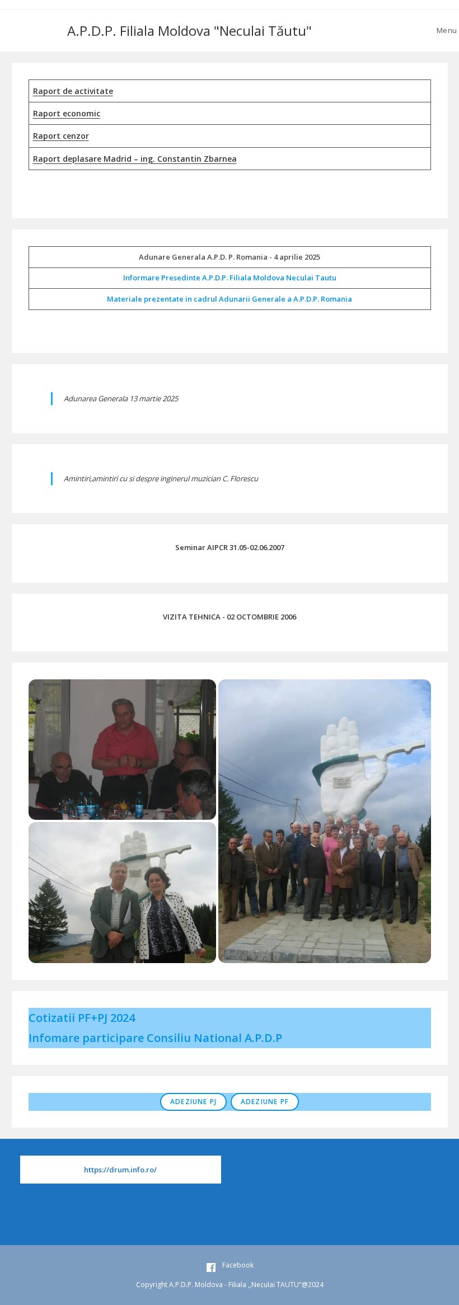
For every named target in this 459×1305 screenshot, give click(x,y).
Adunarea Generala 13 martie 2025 (121, 398)
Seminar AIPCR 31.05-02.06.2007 (229, 547)
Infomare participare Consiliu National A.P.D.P (155, 1037)
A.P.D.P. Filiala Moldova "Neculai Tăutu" (189, 30)
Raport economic (66, 113)
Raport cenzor (61, 135)
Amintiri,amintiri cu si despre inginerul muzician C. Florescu (161, 478)
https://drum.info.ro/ (120, 1170)
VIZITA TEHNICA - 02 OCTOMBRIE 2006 (229, 617)
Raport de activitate (73, 91)
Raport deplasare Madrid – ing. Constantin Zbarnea (135, 158)
